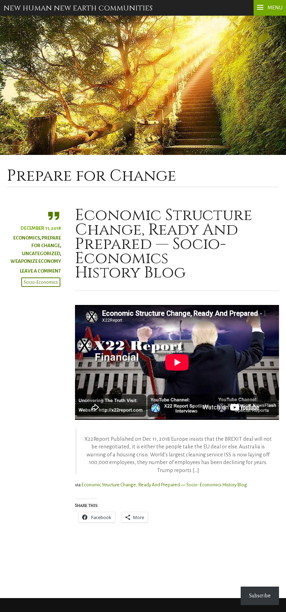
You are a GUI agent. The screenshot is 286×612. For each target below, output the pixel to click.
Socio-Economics (41, 282)
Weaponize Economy (35, 261)
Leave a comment (40, 271)
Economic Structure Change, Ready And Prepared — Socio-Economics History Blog (163, 244)
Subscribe (260, 595)
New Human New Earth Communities (77, 8)
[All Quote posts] (34, 215)
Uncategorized (41, 253)
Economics (26, 238)
